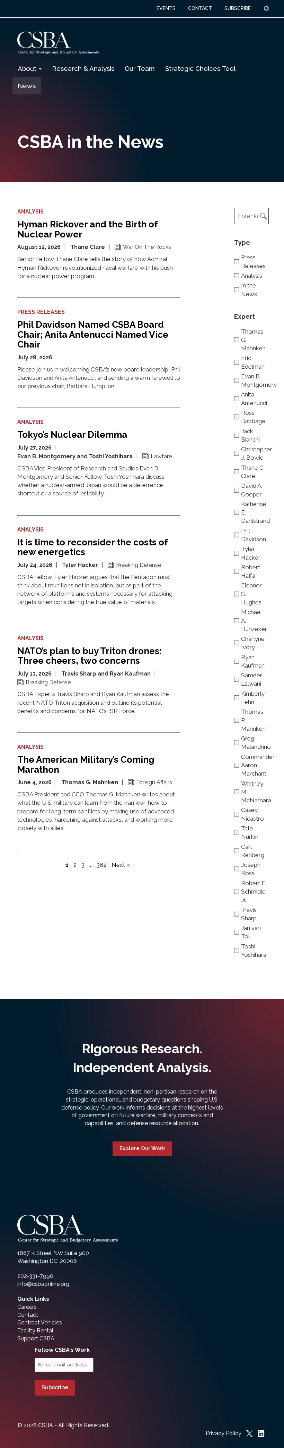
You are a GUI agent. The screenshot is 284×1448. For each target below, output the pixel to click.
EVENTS (166, 8)
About (28, 68)
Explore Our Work (142, 1148)
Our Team (140, 68)
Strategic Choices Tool (200, 68)
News (27, 86)
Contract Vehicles (39, 1322)
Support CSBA (35, 1338)
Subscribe (55, 1387)
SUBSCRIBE (237, 8)
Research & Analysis (83, 68)
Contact (27, 1315)
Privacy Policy (223, 1433)
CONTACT (200, 8)
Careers (27, 1307)
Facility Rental (35, 1330)
